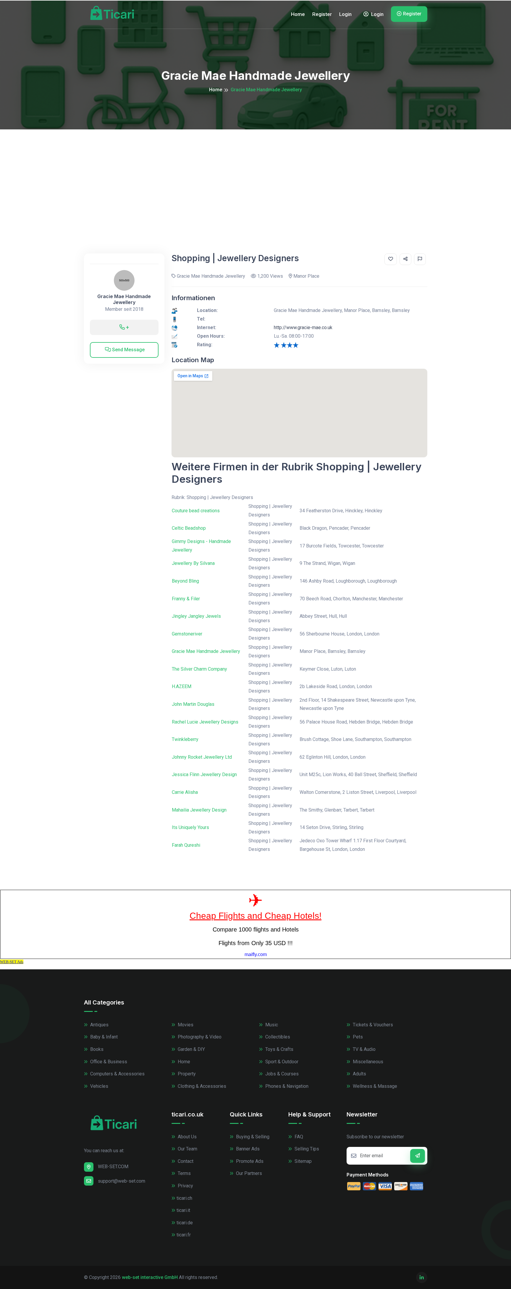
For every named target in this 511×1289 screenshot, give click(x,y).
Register (322, 14)
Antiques (99, 1025)
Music (271, 1025)
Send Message (128, 349)
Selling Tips (306, 1149)
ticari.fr (184, 1235)
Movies (185, 1025)
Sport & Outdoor (281, 1061)
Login (345, 14)
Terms (184, 1173)
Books (96, 1049)
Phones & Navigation (286, 1086)
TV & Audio (364, 1049)
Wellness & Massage (374, 1086)
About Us (187, 1137)
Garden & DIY (191, 1049)
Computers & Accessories (117, 1074)
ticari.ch (184, 1198)
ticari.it (183, 1210)
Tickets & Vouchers (372, 1025)
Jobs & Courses (281, 1074)
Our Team (187, 1149)
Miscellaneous (367, 1061)
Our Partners (248, 1173)
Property (186, 1074)
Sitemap (302, 1161)
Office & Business (108, 1061)
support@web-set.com (121, 1181)
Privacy (185, 1186)
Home (298, 14)
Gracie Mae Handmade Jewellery (124, 299)
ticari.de (185, 1222)
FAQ (298, 1137)
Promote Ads (249, 1161)
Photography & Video (199, 1037)
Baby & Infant (103, 1037)
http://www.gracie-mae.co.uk (303, 327)
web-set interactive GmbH (150, 1277)
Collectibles (277, 1037)
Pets (357, 1037)
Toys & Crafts (278, 1049)
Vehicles (98, 1086)
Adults (359, 1074)
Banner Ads (247, 1149)
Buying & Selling (252, 1137)
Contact (185, 1161)
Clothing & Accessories (201, 1086)
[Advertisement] (255, 173)
